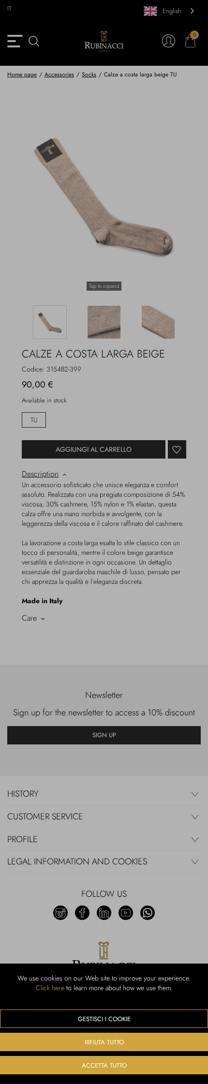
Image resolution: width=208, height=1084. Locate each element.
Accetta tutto (104, 1065)
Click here (50, 988)
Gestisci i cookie (104, 1019)
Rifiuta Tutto (104, 1042)
